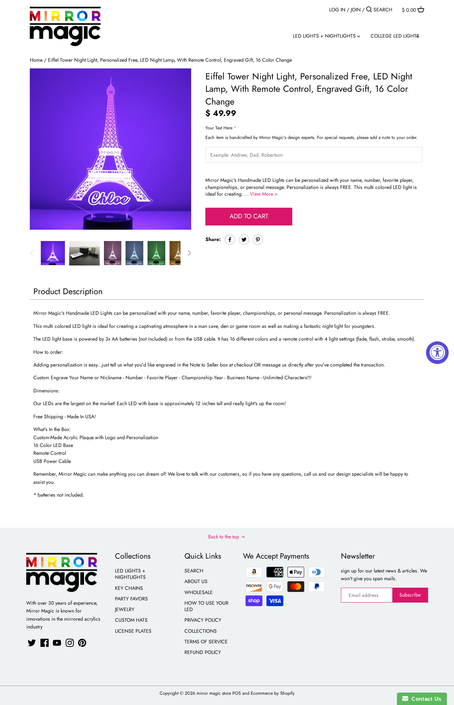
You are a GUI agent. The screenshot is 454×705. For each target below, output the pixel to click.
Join (356, 9)
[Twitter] (32, 643)
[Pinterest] (82, 643)
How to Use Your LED (206, 606)
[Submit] (369, 10)
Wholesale (198, 592)
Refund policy (202, 652)
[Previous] (32, 253)
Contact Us (425, 699)
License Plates (133, 630)
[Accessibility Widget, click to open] (437, 352)
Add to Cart (248, 216)
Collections (200, 630)
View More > (264, 193)
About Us (195, 581)
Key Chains (129, 588)
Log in (337, 9)
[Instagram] (70, 643)
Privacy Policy (202, 619)
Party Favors (131, 598)
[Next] (189, 253)
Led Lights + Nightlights (130, 574)
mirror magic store (213, 693)
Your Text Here (218, 128)
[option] (52, 253)
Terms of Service (206, 641)
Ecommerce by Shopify (273, 693)
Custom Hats (131, 619)
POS (236, 693)
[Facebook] (44, 643)
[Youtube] (57, 643)
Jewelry (124, 609)
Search (193, 570)
